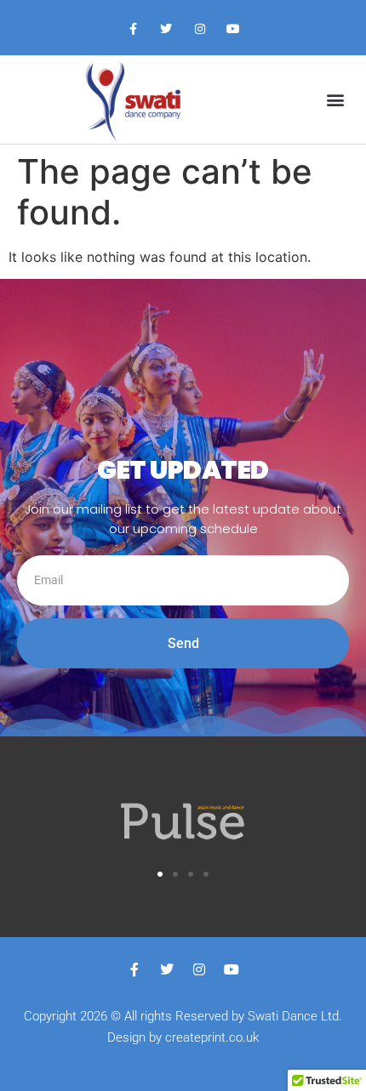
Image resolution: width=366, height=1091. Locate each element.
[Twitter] (166, 29)
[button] (335, 99)
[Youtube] (232, 29)
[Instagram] (199, 29)
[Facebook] (133, 29)
